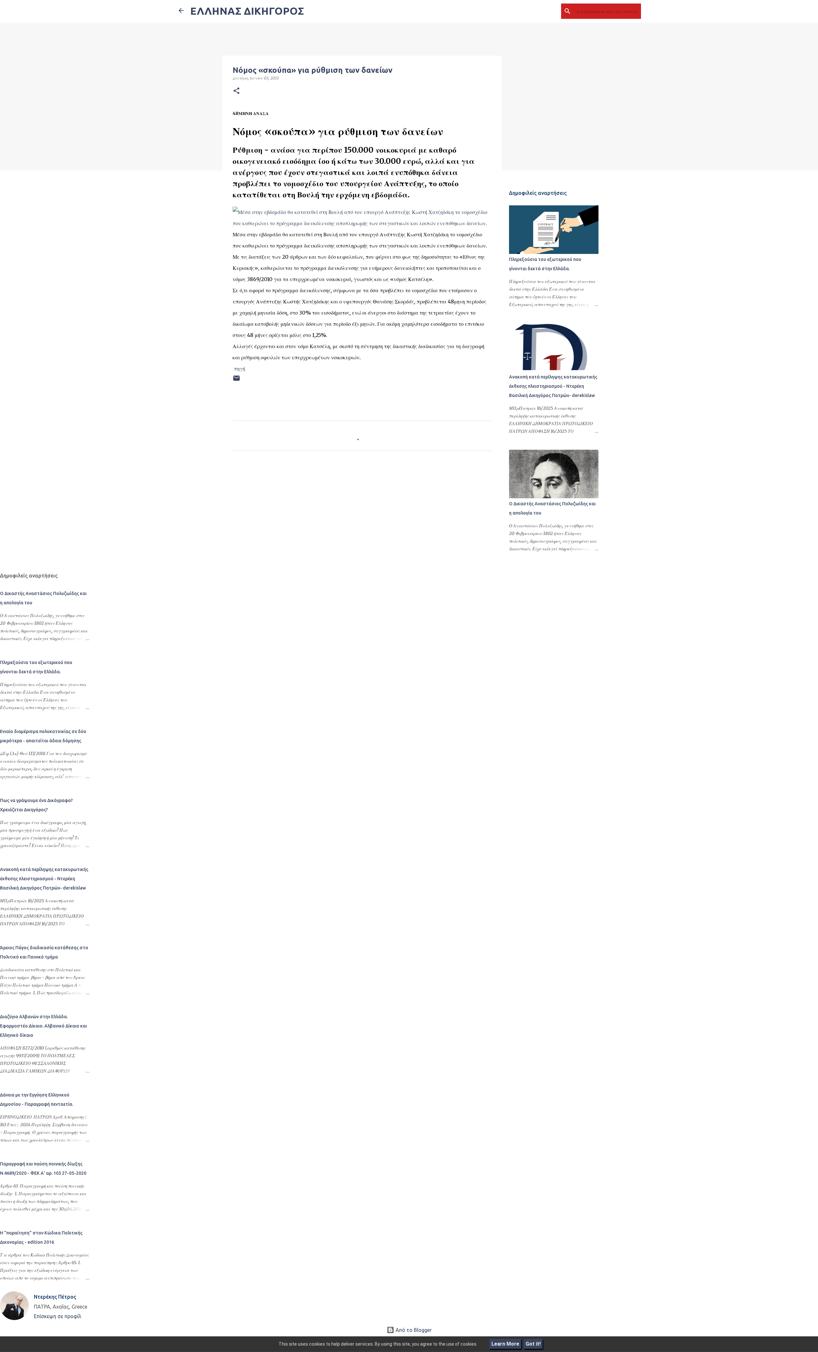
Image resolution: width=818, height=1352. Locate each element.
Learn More (505, 1344)
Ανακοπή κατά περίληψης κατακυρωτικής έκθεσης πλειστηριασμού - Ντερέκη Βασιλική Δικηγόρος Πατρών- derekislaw (553, 386)
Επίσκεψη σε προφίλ (57, 1316)
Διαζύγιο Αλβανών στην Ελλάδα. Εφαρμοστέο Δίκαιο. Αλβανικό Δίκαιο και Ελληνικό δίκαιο (43, 1026)
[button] (236, 91)
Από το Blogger (413, 1330)
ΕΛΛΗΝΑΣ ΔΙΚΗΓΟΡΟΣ (247, 11)
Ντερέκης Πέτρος (55, 1297)
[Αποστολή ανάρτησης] (236, 380)
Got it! (533, 1344)
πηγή (239, 368)
